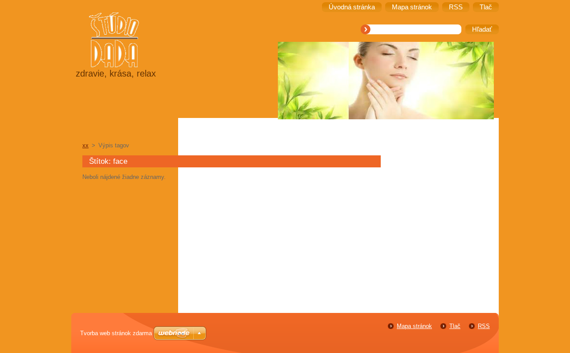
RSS (484, 326)
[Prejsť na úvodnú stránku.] (136, 41)
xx (85, 145)
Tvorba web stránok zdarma (116, 333)
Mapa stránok (414, 326)
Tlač (454, 326)
